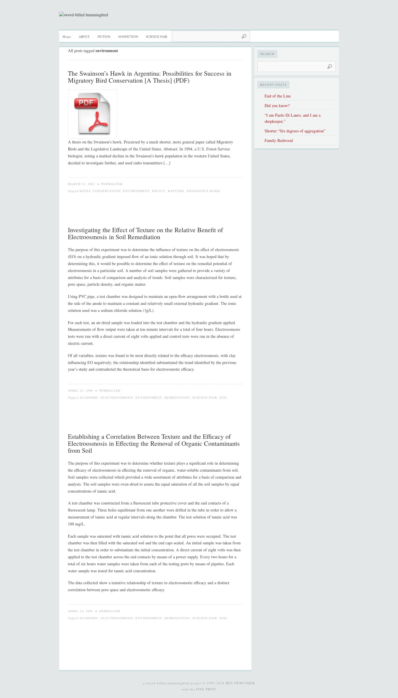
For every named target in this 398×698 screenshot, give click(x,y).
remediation (177, 397)
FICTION (104, 36)
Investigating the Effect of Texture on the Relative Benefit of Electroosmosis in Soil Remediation (145, 233)
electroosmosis (117, 397)
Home (67, 36)
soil (223, 397)
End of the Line (278, 96)
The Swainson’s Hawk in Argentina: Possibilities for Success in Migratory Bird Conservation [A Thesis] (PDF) (149, 76)
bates (85, 191)
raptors (176, 191)
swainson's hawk (203, 191)
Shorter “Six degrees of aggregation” (295, 131)
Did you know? (277, 105)
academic (89, 397)
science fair (204, 397)
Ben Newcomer (240, 683)
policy (158, 191)
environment (136, 191)
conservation (107, 191)
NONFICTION (128, 36)
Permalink (112, 184)
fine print (206, 689)
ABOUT (84, 36)
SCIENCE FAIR (156, 36)
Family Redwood (279, 140)
